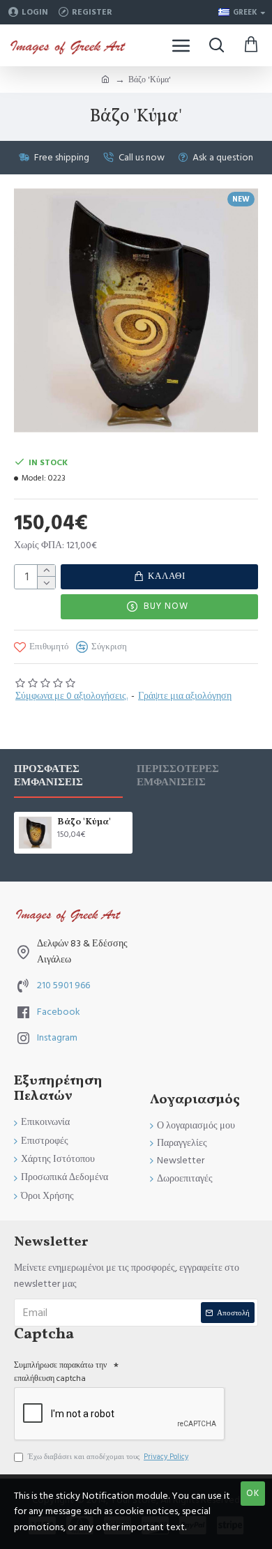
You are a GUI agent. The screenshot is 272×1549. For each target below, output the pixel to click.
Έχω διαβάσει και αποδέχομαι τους (108, 1456)
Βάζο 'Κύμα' (84, 823)
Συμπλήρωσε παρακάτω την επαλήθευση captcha (60, 1371)
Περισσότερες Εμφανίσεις (178, 776)
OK (252, 1493)
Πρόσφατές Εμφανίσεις (48, 776)
